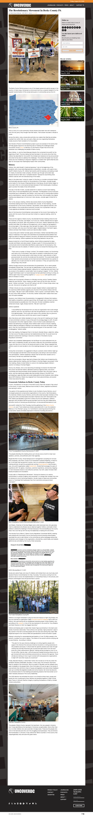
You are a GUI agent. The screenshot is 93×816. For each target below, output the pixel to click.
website (20, 623)
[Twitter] (65, 27)
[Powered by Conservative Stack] (83, 814)
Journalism (51, 5)
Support (79, 5)
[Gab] (70, 27)
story (21, 147)
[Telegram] (72, 27)
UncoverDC (20, 5)
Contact (50, 792)
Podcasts (60, 5)
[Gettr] (80, 27)
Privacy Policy (53, 790)
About (72, 5)
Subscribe (72, 50)
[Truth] (77, 27)
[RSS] (65, 30)
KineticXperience (43, 464)
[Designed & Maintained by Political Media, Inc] (82, 814)
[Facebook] (63, 27)
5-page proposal (40, 274)
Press (66, 5)
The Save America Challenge (40, 619)
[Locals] (63, 30)
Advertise (51, 794)
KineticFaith (32, 466)
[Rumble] (75, 27)
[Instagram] (68, 27)
